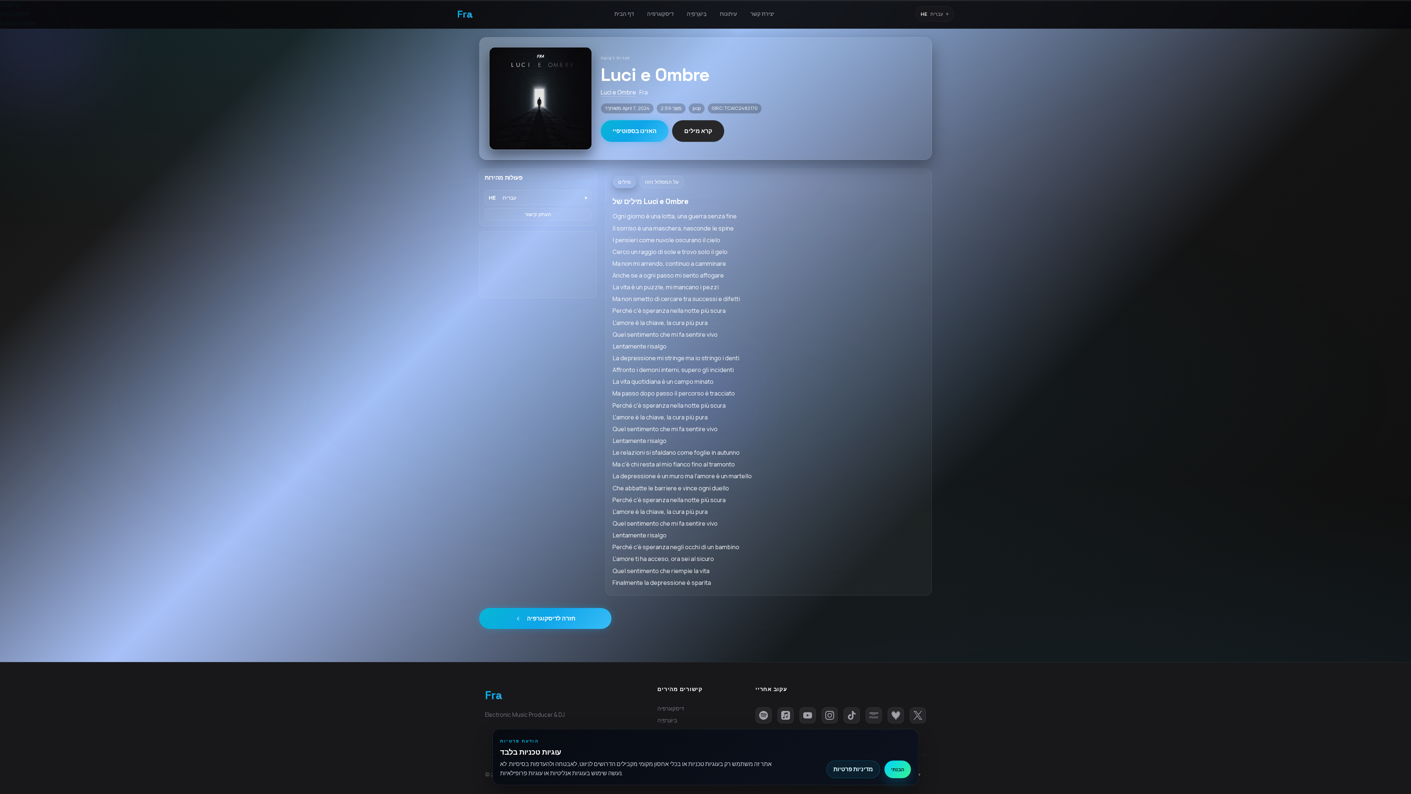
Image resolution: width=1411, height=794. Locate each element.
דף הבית (624, 14)
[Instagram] (830, 715)
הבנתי (897, 769)
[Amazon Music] (874, 715)
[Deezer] (896, 715)
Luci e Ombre (618, 92)
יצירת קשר (762, 14)
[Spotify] (763, 715)
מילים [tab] (624, 182)
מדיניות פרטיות (853, 769)
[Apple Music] (786, 715)
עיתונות (728, 14)
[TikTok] (852, 715)
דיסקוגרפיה (660, 14)
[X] (918, 715)
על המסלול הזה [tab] (662, 182)
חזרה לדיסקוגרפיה (551, 618)
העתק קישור (538, 214)
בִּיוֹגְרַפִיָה (697, 14)
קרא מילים (698, 131)
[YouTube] (808, 715)
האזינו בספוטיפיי (635, 131)
